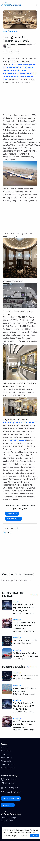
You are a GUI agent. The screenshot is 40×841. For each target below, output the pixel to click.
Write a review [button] (12, 519)
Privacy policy (6, 761)
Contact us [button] (10, 514)
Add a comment (27, 574)
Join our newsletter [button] (9, 798)
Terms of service (7, 764)
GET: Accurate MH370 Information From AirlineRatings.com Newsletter (18, 70)
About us (4, 747)
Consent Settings (10, 836)
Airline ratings (6, 751)
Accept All (34, 836)
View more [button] (33, 594)
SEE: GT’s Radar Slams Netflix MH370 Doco (19, 76)
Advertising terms (7, 768)
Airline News (17, 602)
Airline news (13, 31)
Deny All (24, 836)
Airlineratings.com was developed (19, 422)
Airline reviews (6, 758)
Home (5, 31)
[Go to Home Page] (11, 5)
